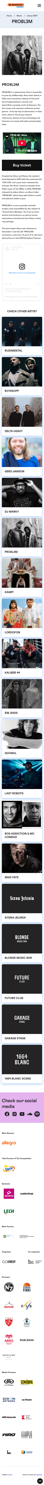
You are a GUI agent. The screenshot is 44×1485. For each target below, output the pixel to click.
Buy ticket (22, 165)
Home (9, 16)
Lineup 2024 (32, 16)
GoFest (9, 1475)
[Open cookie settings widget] (40, 1481)
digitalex (39, 1475)
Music (19, 16)
